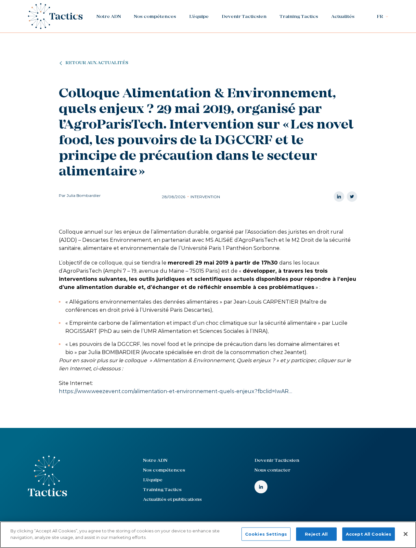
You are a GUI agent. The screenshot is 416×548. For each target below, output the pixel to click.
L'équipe (199, 17)
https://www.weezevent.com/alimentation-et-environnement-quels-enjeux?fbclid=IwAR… (175, 391)
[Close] (405, 534)
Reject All (316, 534)
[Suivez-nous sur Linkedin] (260, 486)
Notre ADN (109, 17)
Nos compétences (155, 17)
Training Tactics (299, 17)
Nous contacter (272, 470)
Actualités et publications (172, 499)
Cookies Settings (266, 534)
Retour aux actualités (96, 63)
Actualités (343, 17)
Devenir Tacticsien (244, 17)
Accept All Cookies (368, 534)
